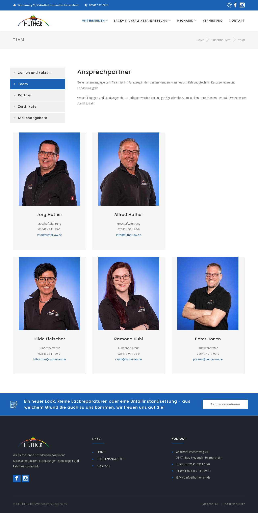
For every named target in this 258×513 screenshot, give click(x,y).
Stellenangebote (32, 118)
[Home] (33, 20)
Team (23, 84)
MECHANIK (185, 21)
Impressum (210, 504)
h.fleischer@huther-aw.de (49, 359)
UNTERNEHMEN (93, 21)
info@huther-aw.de (49, 235)
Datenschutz (235, 504)
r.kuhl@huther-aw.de (128, 359)
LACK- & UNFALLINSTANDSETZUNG (140, 21)
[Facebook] (235, 5)
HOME (101, 452)
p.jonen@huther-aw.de (208, 359)
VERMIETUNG (213, 21)
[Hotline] (229, 5)
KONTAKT (236, 21)
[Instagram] (242, 5)
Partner (24, 95)
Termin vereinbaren (225, 404)
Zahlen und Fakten (34, 73)
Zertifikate (27, 106)
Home (200, 40)
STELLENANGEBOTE (110, 459)
